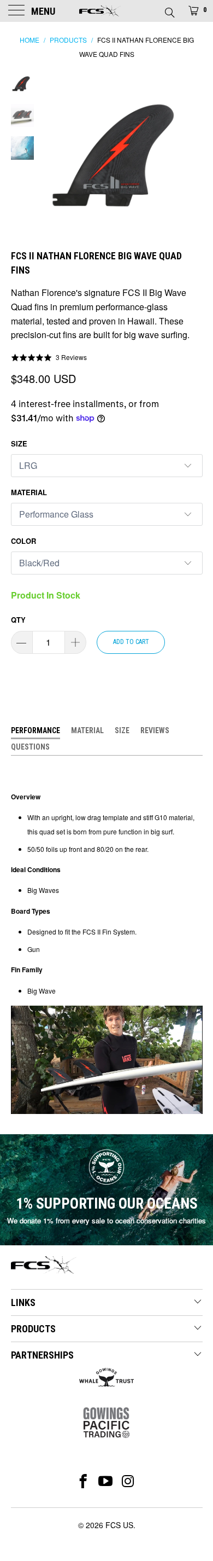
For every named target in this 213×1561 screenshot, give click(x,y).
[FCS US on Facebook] (83, 1481)
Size (19, 443)
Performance (35, 730)
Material (29, 492)
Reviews (154, 730)
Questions (30, 746)
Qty (18, 619)
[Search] (169, 9)
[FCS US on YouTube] (105, 1481)
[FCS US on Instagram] (128, 1481)
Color (23, 541)
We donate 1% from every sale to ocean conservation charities (106, 1220)
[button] (49, 357)
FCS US (119, 1524)
